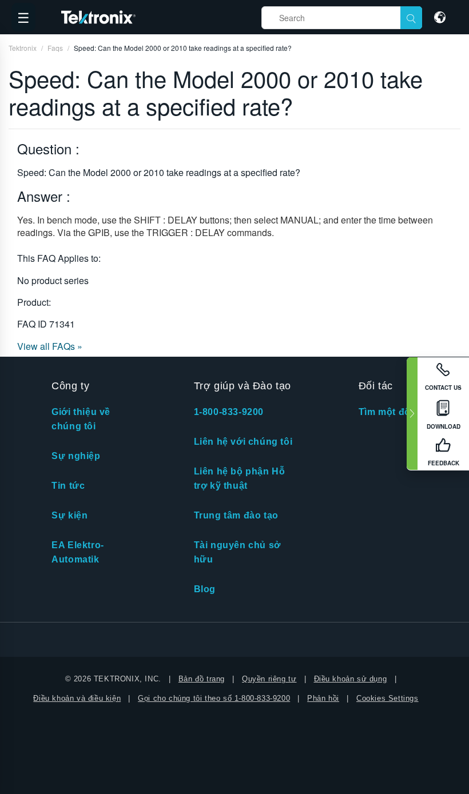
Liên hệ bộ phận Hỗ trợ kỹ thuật (239, 478)
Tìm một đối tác (394, 412)
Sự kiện (69, 515)
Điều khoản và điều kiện (77, 698)
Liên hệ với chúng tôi (243, 441)
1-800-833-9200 (229, 412)
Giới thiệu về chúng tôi (80, 419)
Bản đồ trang (201, 679)
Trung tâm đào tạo (236, 515)
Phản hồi (323, 698)
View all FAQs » (49, 346)
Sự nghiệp (75, 456)
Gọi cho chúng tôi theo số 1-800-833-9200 (214, 698)
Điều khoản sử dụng (350, 679)
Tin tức (68, 485)
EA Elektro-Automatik (77, 552)
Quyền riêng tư (269, 679)
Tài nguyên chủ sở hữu (237, 552)
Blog (205, 589)
